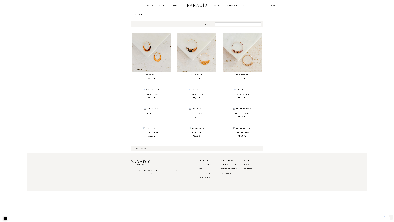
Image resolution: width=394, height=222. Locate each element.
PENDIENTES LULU (197, 94)
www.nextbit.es (149, 174)
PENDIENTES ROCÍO (242, 113)
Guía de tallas (204, 173)
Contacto (248, 169)
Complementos (205, 164)
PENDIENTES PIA (196, 132)
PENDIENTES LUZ (197, 113)
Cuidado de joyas (206, 177)
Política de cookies (229, 169)
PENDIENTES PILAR (151, 132)
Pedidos (247, 164)
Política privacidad (229, 164)
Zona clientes (227, 160)
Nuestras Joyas (205, 160)
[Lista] (137, 24)
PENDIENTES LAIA (152, 75)
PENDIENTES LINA (152, 94)
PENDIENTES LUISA (242, 94)
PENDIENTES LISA (242, 75)
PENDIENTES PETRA (242, 132)
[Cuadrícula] (134, 24)
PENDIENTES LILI (151, 113)
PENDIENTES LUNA (197, 75)
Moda (201, 169)
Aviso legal (226, 173)
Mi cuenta (248, 160)
